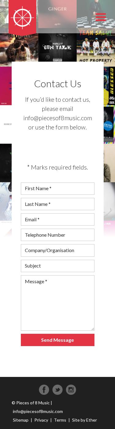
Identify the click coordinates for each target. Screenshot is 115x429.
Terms (60, 420)
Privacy (41, 420)
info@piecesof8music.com (38, 411)
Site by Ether (84, 420)
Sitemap (21, 420)
